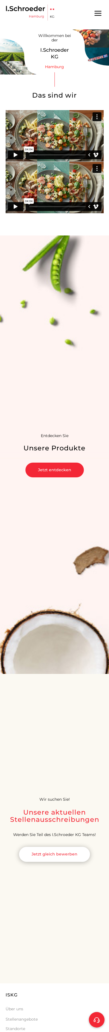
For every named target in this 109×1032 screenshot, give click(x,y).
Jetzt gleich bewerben (54, 854)
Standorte (15, 1028)
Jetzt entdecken (54, 469)
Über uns (14, 1008)
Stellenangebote (22, 1019)
